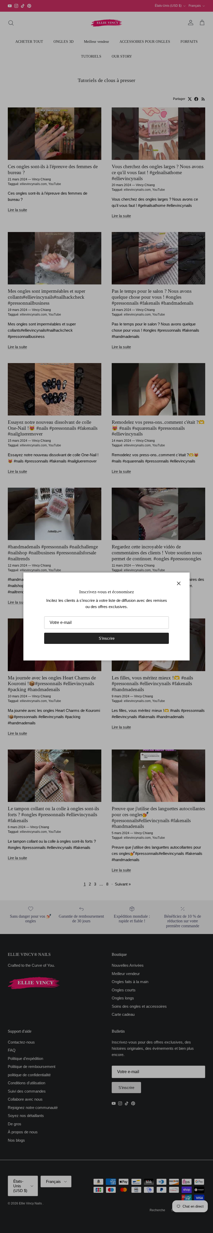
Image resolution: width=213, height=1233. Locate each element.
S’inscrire (107, 638)
